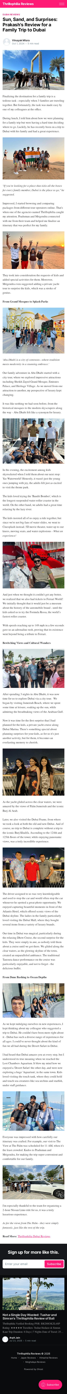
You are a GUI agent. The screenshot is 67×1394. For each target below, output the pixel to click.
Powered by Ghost (33, 1369)
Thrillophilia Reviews (18, 4)
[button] (61, 4)
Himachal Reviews (48, 1357)
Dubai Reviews (11, 14)
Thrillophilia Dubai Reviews (34, 1236)
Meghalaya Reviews (35, 1362)
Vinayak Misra (20, 40)
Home (14, 1357)
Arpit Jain (14, 1337)
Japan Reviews (28, 1357)
